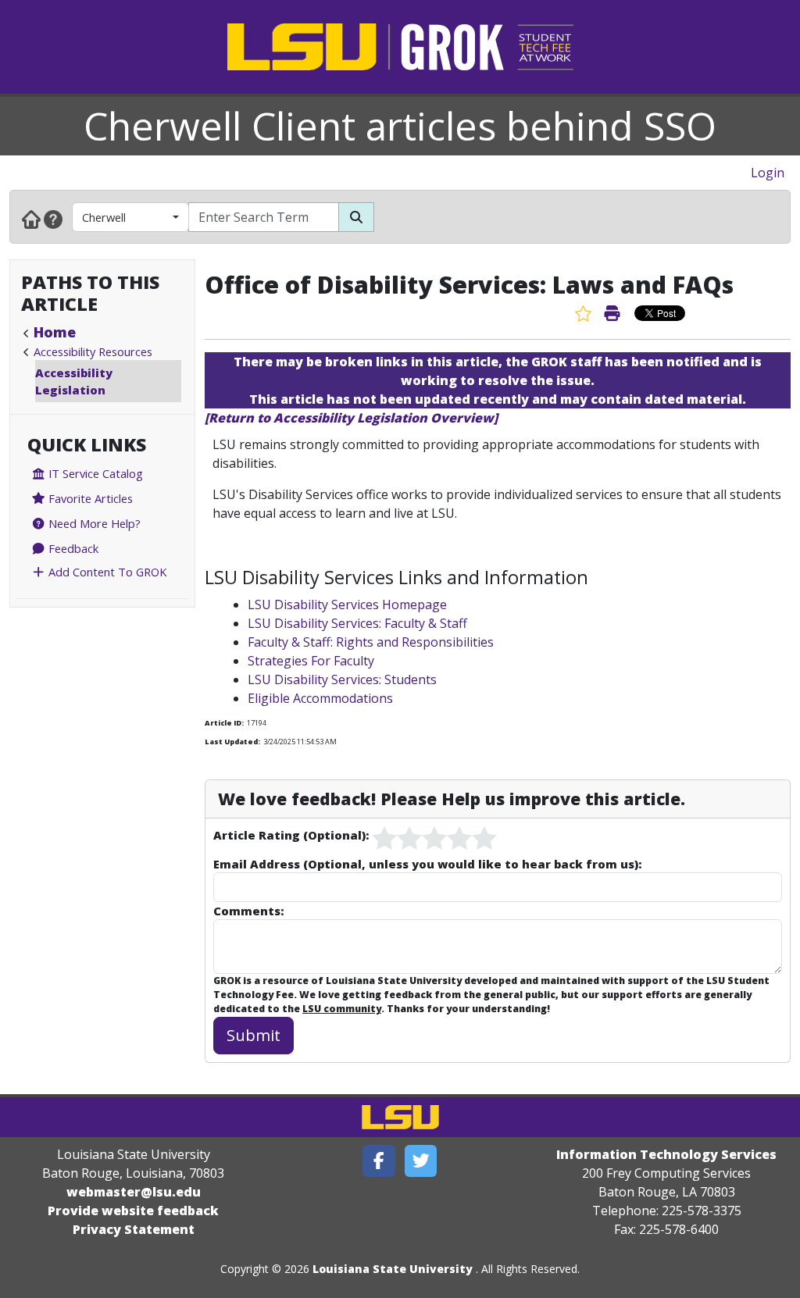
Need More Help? (93, 523)
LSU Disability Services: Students (342, 679)
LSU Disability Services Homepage (347, 604)
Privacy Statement (134, 1229)
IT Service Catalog (94, 473)
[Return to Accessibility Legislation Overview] (351, 417)
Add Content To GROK (105, 571)
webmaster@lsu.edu (133, 1191)
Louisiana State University (392, 1268)
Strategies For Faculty (311, 660)
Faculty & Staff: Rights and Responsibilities (371, 642)
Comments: (248, 910)
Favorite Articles (89, 498)
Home (55, 332)
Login (767, 172)
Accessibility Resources (93, 351)
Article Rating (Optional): (291, 835)
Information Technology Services (666, 1154)
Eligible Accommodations (320, 698)
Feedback (71, 548)
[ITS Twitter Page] (421, 1161)
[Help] (53, 218)
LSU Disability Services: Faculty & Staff (357, 623)
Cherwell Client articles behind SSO (400, 125)
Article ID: (224, 723)
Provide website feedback (133, 1210)
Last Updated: (232, 741)
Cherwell (104, 217)
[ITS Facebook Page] (378, 1161)
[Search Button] (356, 217)
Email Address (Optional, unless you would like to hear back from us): (427, 864)
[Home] (31, 218)
